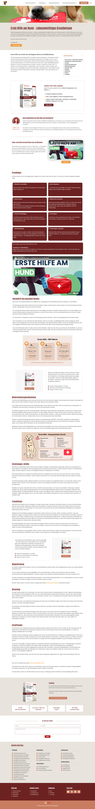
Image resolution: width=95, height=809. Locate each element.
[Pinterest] (78, 791)
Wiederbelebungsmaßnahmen (70, 66)
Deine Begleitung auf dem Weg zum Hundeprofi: (73, 61)
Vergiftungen (67, 74)
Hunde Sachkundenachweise (69, 2)
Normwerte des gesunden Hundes (70, 64)
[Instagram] (71, 791)
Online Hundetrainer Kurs (37, 663)
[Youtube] (68, 791)
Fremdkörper (67, 69)
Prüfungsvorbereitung (54, 2)
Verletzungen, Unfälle (68, 67)
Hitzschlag (66, 72)
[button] (82, 55)
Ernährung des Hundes (52, 583)
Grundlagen (67, 63)
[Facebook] (75, 791)
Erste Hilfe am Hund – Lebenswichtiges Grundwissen (74, 59)
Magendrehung (67, 71)
